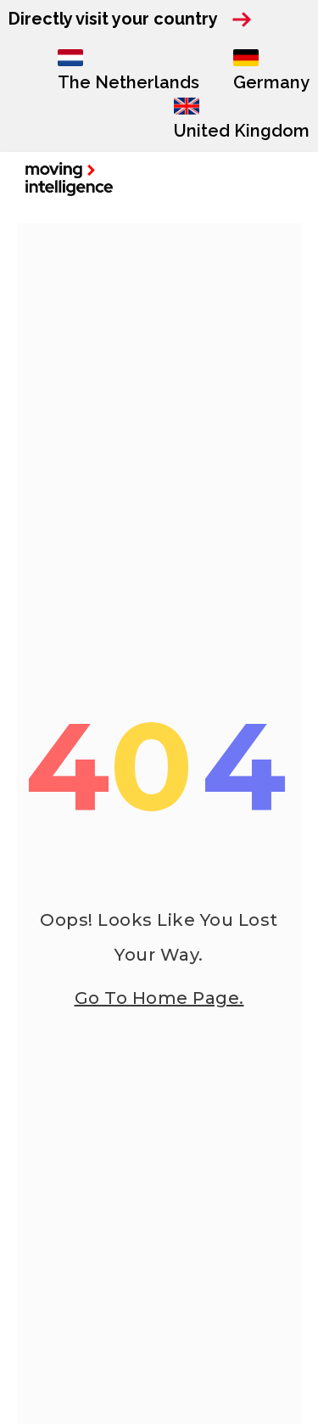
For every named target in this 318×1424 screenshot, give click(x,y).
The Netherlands (128, 82)
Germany (271, 82)
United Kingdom (242, 131)
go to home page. (159, 998)
